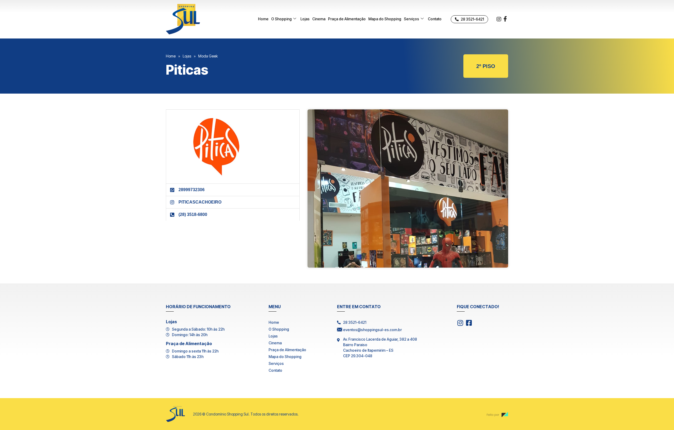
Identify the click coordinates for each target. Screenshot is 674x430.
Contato (435, 19)
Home (263, 19)
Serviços (411, 19)
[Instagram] (499, 19)
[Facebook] (505, 19)
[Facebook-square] (468, 323)
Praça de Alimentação (347, 19)
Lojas (305, 19)
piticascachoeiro (200, 202)
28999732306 (192, 189)
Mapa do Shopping (384, 19)
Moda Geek (208, 56)
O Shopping (281, 19)
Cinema (318, 19)
